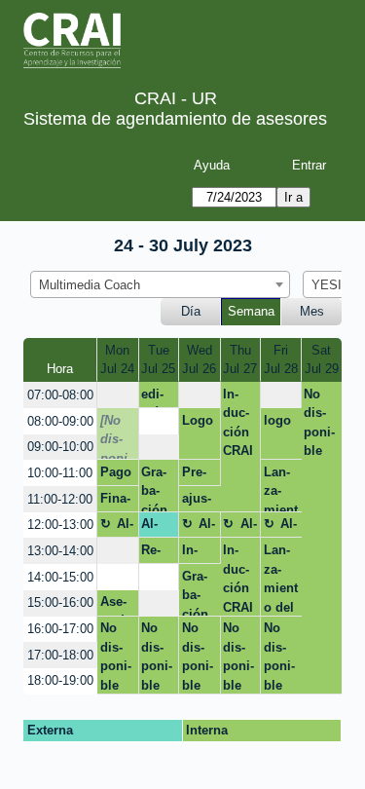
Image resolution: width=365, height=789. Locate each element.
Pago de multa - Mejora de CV (117, 475)
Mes (312, 311)
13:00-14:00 (60, 551)
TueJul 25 (158, 360)
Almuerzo (117, 527)
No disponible (319, 423)
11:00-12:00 (59, 499)
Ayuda (212, 165)
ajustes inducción (196, 501)
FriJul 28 (281, 360)
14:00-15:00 (60, 577)
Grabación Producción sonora (154, 488)
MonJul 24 (117, 360)
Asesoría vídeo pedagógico (116, 605)
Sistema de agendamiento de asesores (175, 119)
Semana (251, 311)
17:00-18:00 (60, 655)
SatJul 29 (322, 360)
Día (191, 311)
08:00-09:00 (60, 421)
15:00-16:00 (60, 602)
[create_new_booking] (117, 395)
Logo (197, 420)
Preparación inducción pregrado (199, 475)
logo (277, 420)
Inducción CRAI (238, 423)
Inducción (195, 553)
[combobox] (160, 284)
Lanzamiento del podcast (281, 488)
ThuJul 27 (240, 360)
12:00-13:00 (60, 524)
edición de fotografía (158, 397)
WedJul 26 (199, 360)
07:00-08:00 (60, 395)
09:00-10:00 (60, 446)
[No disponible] (115, 436)
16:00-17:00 (60, 628)
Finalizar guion (117, 501)
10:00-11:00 (59, 473)
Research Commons (158, 553)
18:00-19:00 (60, 680)
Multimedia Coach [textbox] (89, 285)
